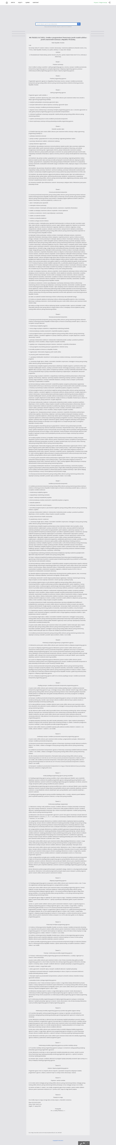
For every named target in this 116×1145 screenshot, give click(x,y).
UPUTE (13, 2)
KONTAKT (36, 2)
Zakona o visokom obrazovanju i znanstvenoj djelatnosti (59, 48)
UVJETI (20, 2)
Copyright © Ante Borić (58, 1140)
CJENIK (27, 2)
